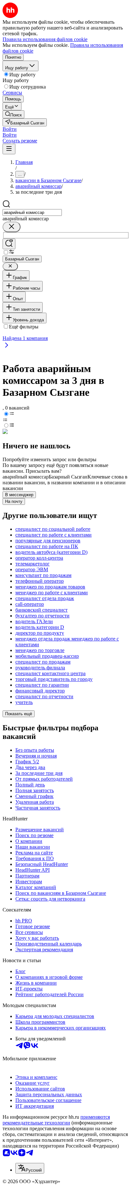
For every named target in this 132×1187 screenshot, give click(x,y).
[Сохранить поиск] (9, 244)
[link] (13, 114)
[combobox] (32, 212)
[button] (10, 129)
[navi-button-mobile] (9, 149)
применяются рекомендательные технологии (56, 1119)
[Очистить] (12, 227)
